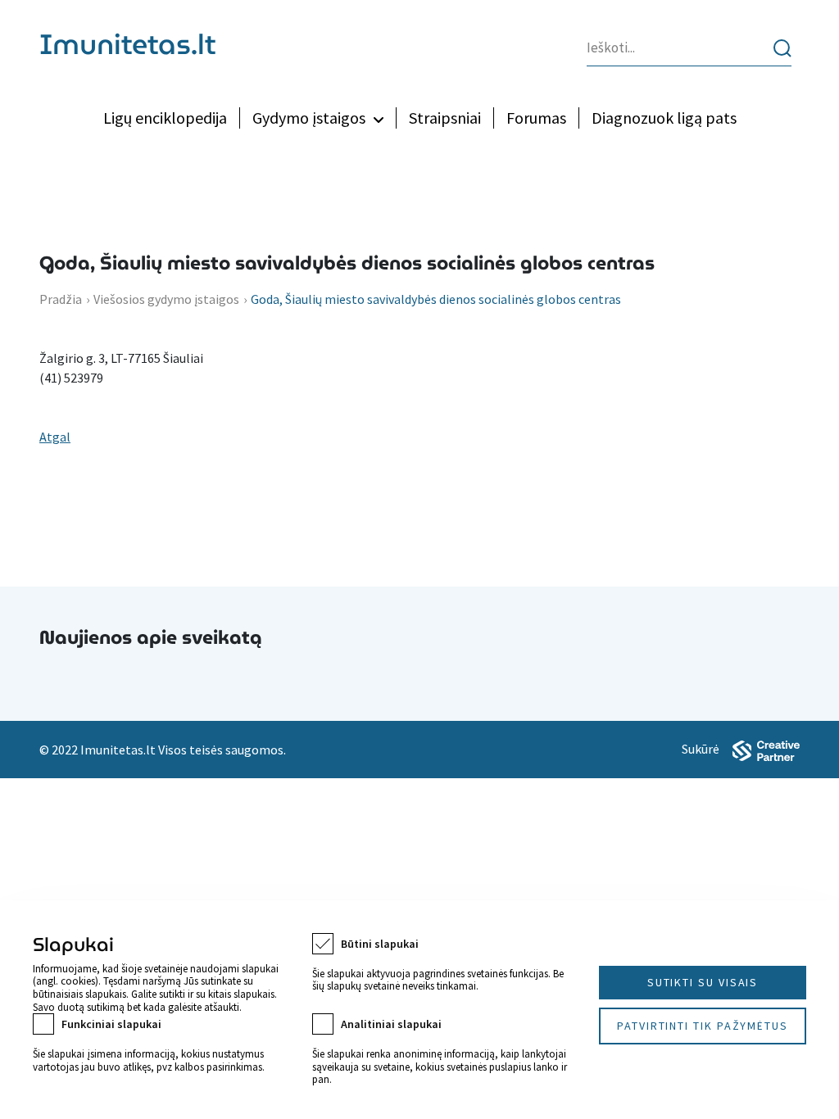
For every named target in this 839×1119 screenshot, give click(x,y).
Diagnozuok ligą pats (664, 117)
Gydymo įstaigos (308, 117)
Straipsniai (445, 117)
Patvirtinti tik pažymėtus (702, 1025)
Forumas (536, 117)
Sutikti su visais (703, 982)
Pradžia (60, 299)
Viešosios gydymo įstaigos (166, 299)
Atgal (54, 436)
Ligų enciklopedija (165, 117)
